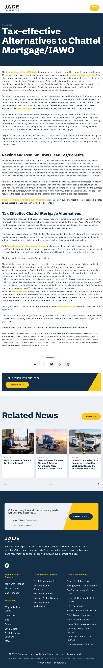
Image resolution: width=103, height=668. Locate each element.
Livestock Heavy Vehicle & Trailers (80, 600)
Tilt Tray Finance (75, 606)
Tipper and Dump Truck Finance (79, 638)
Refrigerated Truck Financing (81, 585)
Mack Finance (12, 593)
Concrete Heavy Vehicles (79, 644)
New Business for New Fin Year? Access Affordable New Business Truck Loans (50, 464)
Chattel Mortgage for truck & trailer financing (24, 200)
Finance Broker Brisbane (41, 587)
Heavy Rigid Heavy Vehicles (81, 624)
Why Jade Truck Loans (13, 609)
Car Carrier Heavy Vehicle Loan (80, 592)
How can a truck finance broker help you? (17, 461)
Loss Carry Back (24, 108)
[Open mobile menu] (94, 8)
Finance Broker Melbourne (41, 604)
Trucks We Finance (76, 574)
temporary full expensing (82, 75)
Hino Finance (11, 588)
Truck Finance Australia (45, 581)
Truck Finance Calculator (12, 635)
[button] (50, 484)
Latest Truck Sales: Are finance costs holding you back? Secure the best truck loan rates (85, 464)
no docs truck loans (66, 306)
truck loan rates (19, 291)
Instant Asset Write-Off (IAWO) (22, 72)
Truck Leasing (14, 246)
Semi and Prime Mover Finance (78, 630)
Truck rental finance (36, 246)
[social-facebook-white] (7, 565)
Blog (7, 619)
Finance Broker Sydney (45, 598)
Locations (10, 615)
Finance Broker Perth (44, 593)
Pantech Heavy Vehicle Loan (81, 610)
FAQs (7, 641)
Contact (9, 624)
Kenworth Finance (14, 584)
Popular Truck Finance (12, 576)
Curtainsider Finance (77, 619)
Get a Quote (11, 628)
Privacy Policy (44, 662)
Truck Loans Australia (45, 574)
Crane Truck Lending (77, 581)
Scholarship (60, 662)
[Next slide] (97, 484)
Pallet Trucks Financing (78, 615)
